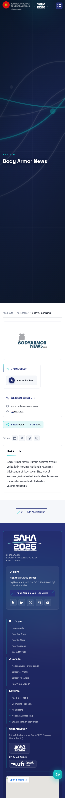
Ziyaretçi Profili (20, 671)
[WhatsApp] (29, 438)
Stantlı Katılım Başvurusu (25, 721)
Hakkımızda (18, 628)
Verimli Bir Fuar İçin (22, 703)
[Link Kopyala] (37, 438)
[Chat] (57, 774)
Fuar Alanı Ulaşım (21, 683)
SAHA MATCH (19, 652)
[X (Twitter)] (22, 438)
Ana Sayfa (8, 312)
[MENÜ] (59, 5)
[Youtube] (47, 602)
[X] (30, 602)
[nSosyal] (13, 602)
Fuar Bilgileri (18, 640)
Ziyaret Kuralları (20, 677)
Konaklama (17, 709)
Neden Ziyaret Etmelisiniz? (25, 666)
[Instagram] (39, 602)
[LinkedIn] (15, 438)
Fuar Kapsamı (19, 646)
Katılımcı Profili (20, 697)
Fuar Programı (19, 634)
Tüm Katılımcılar (35, 511)
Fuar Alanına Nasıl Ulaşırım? (32, 593)
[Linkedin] (21, 602)
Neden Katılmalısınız (22, 715)
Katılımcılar (22, 312)
